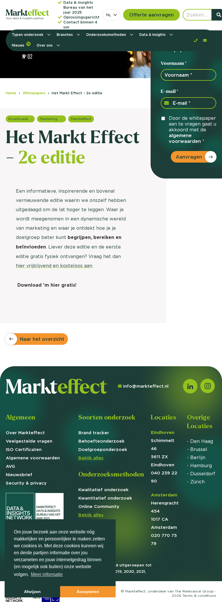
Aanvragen (189, 157)
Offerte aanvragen (151, 15)
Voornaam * (173, 63)
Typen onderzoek (28, 34)
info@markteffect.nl (146, 386)
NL (108, 14)
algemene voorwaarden (185, 138)
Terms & (199, 595)
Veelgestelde (29, 441)
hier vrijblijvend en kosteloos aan (54, 265)
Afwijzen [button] (32, 591)
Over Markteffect (25, 432)
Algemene (33, 458)
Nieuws (21, 44)
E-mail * (169, 91)
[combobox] (111, 15)
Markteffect (81, 119)
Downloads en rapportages (21, 119)
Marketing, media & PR (53, 119)
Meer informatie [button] (47, 574)
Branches (65, 34)
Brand (93, 432)
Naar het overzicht (42, 339)
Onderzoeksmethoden (106, 34)
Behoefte (101, 441)
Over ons (45, 45)
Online (98, 506)
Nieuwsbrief (19, 474)
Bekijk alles (90, 458)
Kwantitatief (105, 498)
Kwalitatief (103, 489)
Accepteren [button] (88, 591)
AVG (10, 466)
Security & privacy (26, 483)
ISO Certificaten (24, 449)
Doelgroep (102, 449)
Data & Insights (153, 34)
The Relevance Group (194, 591)
